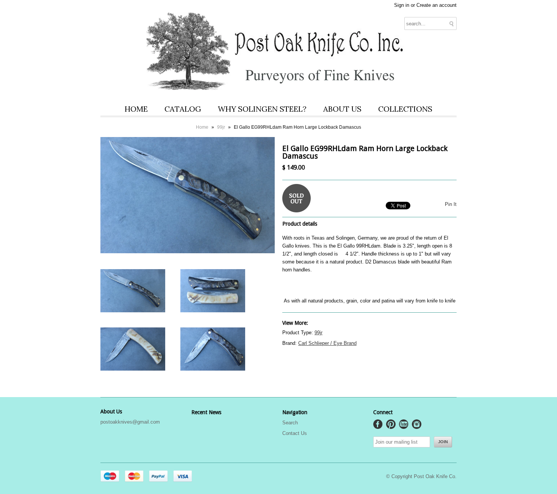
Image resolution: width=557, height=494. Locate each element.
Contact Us (294, 433)
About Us (342, 109)
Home (136, 109)
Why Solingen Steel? (262, 109)
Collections (405, 109)
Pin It (451, 204)
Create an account (436, 5)
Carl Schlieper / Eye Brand (327, 343)
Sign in (401, 5)
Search (290, 422)
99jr (221, 127)
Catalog (182, 109)
